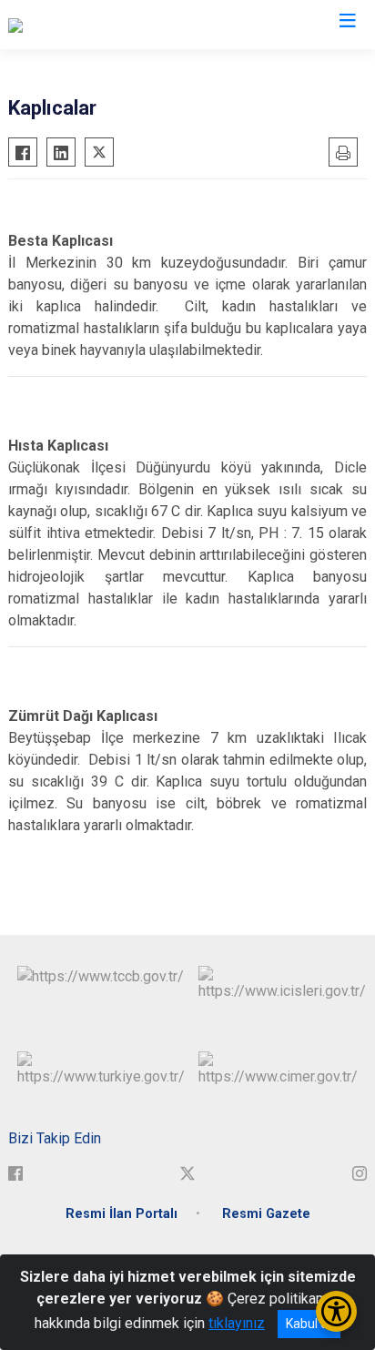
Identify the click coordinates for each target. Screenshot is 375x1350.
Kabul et (309, 1323)
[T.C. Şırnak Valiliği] (63, 25)
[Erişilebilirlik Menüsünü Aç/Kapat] (336, 1311)
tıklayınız (236, 1323)
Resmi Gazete (266, 1214)
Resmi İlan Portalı (121, 1214)
